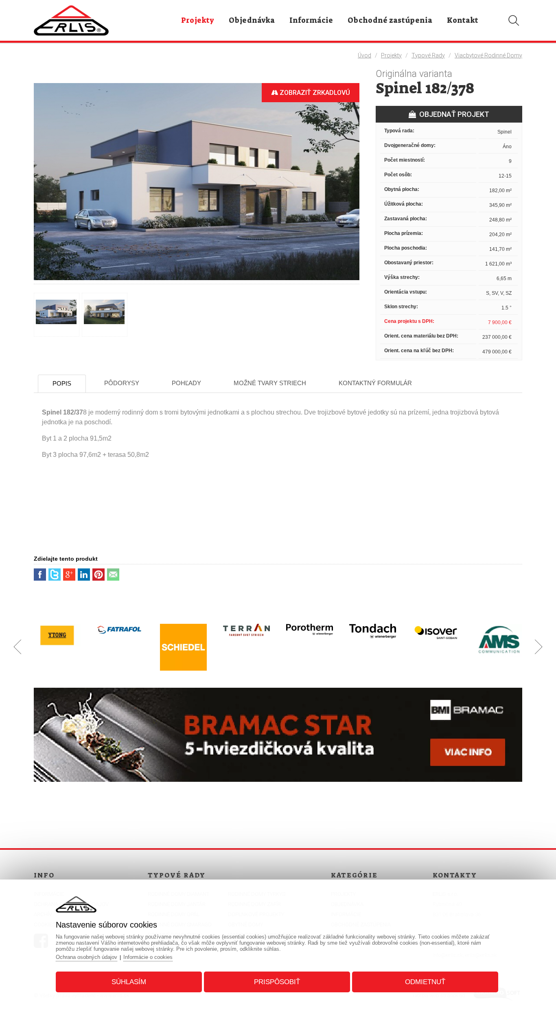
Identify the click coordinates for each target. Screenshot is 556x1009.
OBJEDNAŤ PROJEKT (452, 114)
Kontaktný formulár (375, 382)
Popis (62, 383)
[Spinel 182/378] (196, 280)
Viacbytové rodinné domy (488, 55)
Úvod (364, 55)
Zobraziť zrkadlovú (314, 93)
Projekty (391, 55)
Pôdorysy (121, 382)
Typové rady (428, 55)
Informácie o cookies (148, 957)
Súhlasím (129, 982)
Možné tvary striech (270, 382)
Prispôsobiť (277, 982)
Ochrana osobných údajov (86, 957)
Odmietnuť (425, 982)
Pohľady (186, 382)
